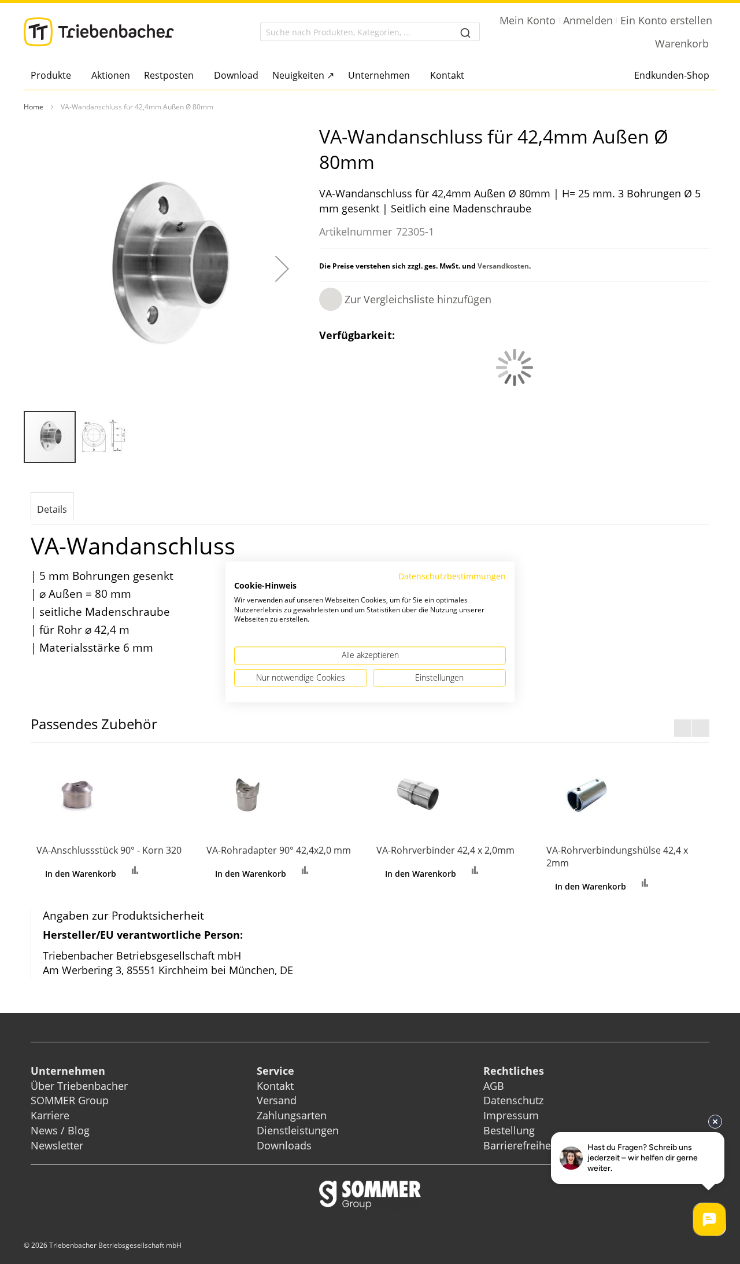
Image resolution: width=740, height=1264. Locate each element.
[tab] (52, 507)
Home (33, 107)
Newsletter (57, 1145)
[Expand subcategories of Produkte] (74, 76)
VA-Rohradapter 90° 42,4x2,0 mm (278, 850)
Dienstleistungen (298, 1130)
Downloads (284, 1145)
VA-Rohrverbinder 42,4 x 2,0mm (445, 850)
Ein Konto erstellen (666, 20)
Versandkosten (503, 266)
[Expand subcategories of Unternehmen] (413, 76)
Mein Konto (528, 20)
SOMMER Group (70, 1100)
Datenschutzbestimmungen (452, 576)
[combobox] (370, 32)
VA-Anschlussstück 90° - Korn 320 (109, 850)
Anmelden (588, 20)
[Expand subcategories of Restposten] (197, 76)
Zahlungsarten (292, 1115)
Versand (277, 1100)
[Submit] (465, 32)
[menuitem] (54, 75)
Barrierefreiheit (521, 1145)
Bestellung (509, 1130)
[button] (282, 268)
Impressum (511, 1115)
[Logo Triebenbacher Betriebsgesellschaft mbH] (99, 31)
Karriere (50, 1115)
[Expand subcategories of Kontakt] (467, 76)
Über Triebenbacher (79, 1086)
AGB (493, 1086)
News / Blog (60, 1130)
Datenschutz (513, 1100)
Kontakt (275, 1086)
